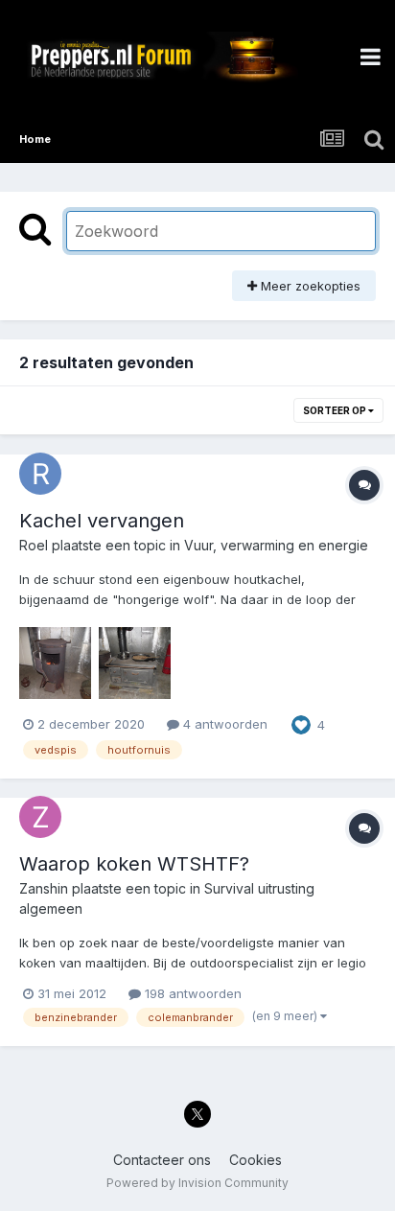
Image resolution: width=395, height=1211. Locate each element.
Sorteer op (335, 410)
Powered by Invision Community (197, 1183)
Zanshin (43, 888)
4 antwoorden (223, 724)
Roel (33, 545)
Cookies (255, 1160)
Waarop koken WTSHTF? (134, 863)
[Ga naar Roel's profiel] (40, 474)
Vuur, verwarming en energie (276, 545)
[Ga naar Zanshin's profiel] (40, 817)
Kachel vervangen (101, 520)
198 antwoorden (191, 993)
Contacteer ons (162, 1160)
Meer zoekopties (308, 285)
